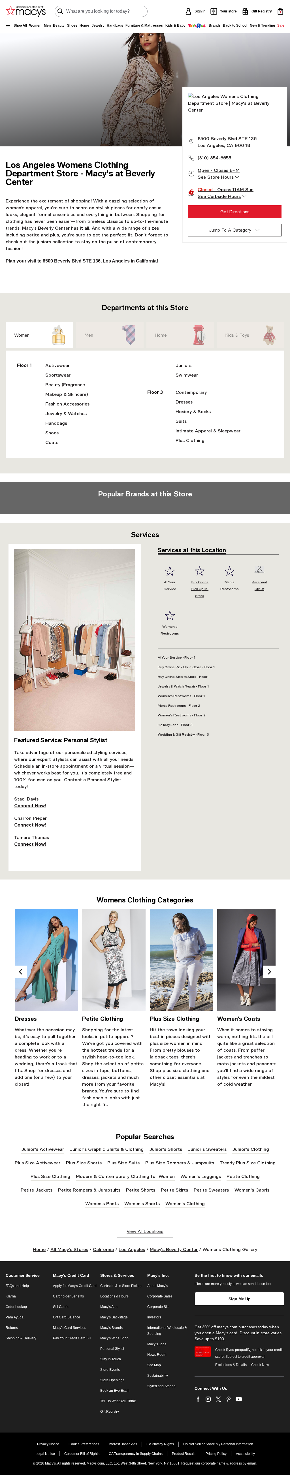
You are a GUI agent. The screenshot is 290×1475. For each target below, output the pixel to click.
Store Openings (112, 1380)
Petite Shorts (140, 1189)
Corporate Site (158, 1307)
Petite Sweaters (211, 1189)
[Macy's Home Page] (26, 11)
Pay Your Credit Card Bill (72, 1338)
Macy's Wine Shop (114, 1338)
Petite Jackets (36, 1189)
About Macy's (157, 1286)
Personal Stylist (112, 1349)
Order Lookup (16, 1307)
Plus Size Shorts (84, 1162)
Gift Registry (109, 1412)
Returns (12, 1328)
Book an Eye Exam (114, 1391)
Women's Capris (251, 1189)
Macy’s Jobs (156, 1344)
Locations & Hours (114, 1296)
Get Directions (235, 211)
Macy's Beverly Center (174, 1249)
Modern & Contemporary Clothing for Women (125, 1176)
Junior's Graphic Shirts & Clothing (107, 1149)
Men (89, 335)
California (103, 1249)
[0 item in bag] (280, 11)
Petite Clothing (243, 1176)
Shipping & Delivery (21, 1338)
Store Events (110, 1370)
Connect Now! (30, 805)
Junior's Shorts (165, 1149)
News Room (156, 1355)
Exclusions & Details (231, 1365)
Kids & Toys (237, 335)
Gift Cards (60, 1307)
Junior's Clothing (250, 1149)
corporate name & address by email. (229, 1463)
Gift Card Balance (66, 1317)
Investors (154, 1317)
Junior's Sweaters (207, 1149)
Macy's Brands (111, 1328)
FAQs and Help (17, 1286)
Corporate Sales (159, 1296)
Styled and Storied (161, 1386)
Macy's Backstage (114, 1317)
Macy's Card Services (69, 1328)
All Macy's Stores (69, 1249)
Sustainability (157, 1376)
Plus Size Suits (123, 1162)
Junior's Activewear (42, 1149)
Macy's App (109, 1307)
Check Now (260, 1365)
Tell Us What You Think (118, 1401)
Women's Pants (102, 1203)
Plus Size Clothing (50, 1176)
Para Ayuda (15, 1317)
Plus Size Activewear (37, 1162)
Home (161, 335)
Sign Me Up (240, 1299)
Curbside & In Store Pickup (121, 1286)
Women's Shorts (142, 1203)
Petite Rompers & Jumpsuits (89, 1189)
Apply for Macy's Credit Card (75, 1286)
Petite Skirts (174, 1189)
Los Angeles (132, 1249)
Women (21, 335)
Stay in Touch (110, 1359)
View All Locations (145, 1231)
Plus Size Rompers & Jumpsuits (179, 1162)
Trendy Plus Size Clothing (248, 1162)
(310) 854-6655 (214, 157)
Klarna (11, 1296)
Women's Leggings (200, 1176)
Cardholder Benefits (68, 1296)
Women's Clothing (185, 1203)
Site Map (154, 1365)
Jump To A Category (230, 229)
